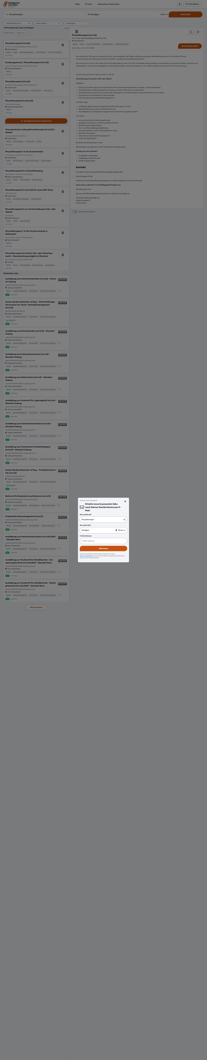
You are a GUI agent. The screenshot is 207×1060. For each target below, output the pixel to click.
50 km (120, 530)
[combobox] (103, 519)
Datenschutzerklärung (86, 556)
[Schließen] (125, 501)
